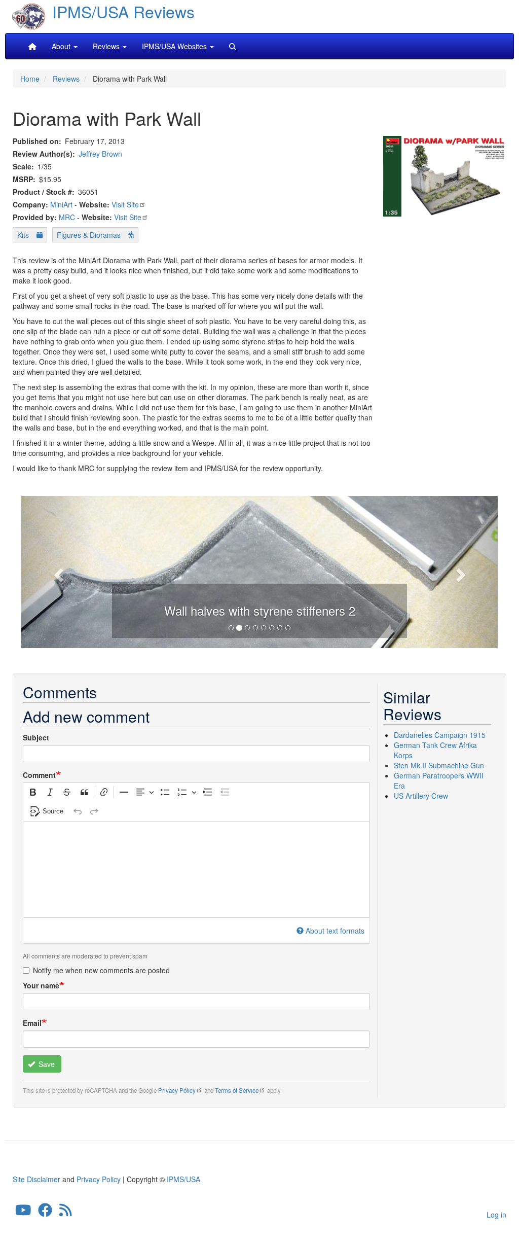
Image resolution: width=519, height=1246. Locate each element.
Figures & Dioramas (89, 235)
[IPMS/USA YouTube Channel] (23, 1212)
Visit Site (125, 204)
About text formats (335, 930)
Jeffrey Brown (100, 154)
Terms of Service (236, 1090)
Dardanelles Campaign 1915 (440, 735)
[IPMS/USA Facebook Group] (45, 1212)
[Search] (232, 46)
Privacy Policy (177, 1090)
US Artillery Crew (421, 796)
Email (32, 1023)
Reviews (66, 79)
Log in (496, 1214)
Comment (39, 775)
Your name (41, 985)
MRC (67, 217)
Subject (36, 737)
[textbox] (196, 870)
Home (30, 79)
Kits (23, 235)
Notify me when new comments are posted (101, 970)
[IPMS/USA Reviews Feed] (65, 1212)
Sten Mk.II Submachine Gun (439, 765)
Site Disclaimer (36, 1179)
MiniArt (61, 204)
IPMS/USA (183, 1179)
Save (45, 1064)
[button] (57, 572)
